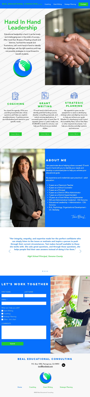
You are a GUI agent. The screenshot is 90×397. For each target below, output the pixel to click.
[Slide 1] (42, 271)
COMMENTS (6, 323)
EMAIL (4, 299)
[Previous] (9, 251)
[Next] (80, 251)
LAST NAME (28, 292)
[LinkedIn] (63, 365)
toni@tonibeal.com (45, 366)
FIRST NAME (6, 292)
